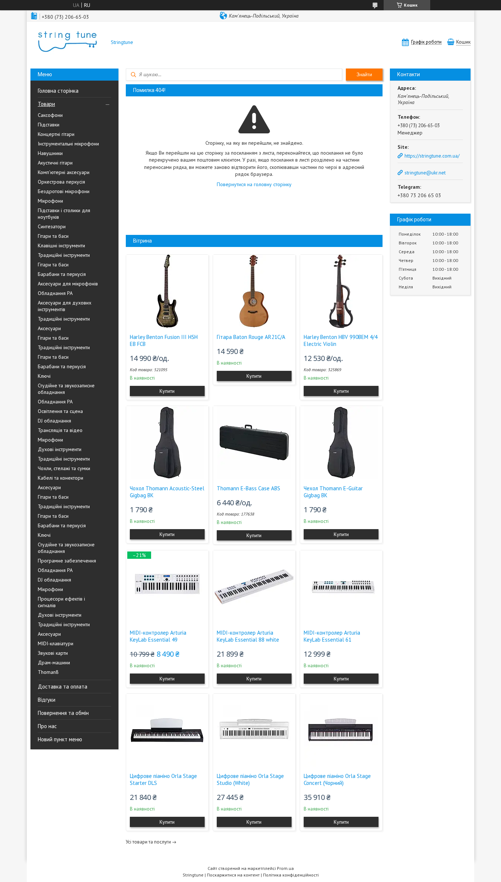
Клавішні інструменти (61, 245)
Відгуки (46, 699)
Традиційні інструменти (64, 255)
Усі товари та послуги (148, 841)
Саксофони (50, 115)
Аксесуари (49, 328)
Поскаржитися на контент (233, 875)
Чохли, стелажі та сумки (64, 468)
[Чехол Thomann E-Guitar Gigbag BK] (341, 442)
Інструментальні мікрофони (68, 143)
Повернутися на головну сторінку (254, 184)
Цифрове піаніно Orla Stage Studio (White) (250, 779)
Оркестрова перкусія (61, 181)
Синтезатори (52, 226)
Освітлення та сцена (60, 411)
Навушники (50, 153)
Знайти (364, 74)
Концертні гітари (56, 134)
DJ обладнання (54, 420)
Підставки (48, 124)
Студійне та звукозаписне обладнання (66, 388)
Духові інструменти (59, 449)
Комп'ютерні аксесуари (63, 172)
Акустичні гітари (55, 162)
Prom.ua (285, 868)
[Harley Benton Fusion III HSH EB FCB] (167, 291)
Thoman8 (48, 672)
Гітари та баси (53, 236)
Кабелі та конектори (60, 478)
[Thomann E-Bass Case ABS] (254, 442)
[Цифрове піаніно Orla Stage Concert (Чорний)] (341, 730)
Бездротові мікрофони (63, 191)
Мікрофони (50, 201)
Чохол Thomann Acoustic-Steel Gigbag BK (167, 492)
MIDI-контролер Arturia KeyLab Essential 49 (158, 636)
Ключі (44, 376)
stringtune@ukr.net (425, 172)
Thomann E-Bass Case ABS (248, 488)
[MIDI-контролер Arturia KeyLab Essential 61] (341, 587)
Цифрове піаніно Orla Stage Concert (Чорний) (337, 779)
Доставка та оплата (62, 686)
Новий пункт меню (60, 739)
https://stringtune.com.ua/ (432, 155)
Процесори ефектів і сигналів (61, 602)
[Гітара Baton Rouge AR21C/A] (254, 291)
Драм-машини (54, 662)
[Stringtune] (67, 42)
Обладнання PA (55, 293)
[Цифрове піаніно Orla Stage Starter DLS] (167, 730)
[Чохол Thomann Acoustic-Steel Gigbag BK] (167, 442)
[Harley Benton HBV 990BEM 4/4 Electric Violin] (341, 291)
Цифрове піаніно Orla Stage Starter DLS (163, 779)
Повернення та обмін (63, 712)
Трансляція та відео (60, 430)
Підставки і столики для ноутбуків (64, 213)
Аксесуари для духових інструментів (64, 306)
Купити (167, 391)
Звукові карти (53, 653)
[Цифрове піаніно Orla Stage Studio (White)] (254, 730)
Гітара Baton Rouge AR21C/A (251, 336)
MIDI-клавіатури (55, 643)
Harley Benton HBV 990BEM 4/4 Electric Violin (340, 340)
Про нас (47, 726)
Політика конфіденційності (291, 875)
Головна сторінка (58, 90)
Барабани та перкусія (62, 274)
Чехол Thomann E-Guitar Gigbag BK (333, 492)
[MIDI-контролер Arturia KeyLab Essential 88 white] (254, 587)
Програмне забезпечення (67, 560)
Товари (46, 103)
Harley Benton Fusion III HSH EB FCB (164, 340)
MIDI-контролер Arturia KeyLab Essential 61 (332, 636)
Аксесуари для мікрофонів (68, 283)
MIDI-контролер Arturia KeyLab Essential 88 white (248, 636)
